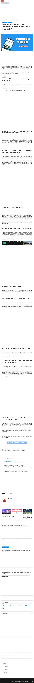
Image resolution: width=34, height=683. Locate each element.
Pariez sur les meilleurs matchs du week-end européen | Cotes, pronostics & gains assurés (27, 516)
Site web (19, 539)
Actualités (6, 20)
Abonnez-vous (5, 576)
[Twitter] (11, 681)
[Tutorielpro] (5, 3)
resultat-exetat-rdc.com (6, 673)
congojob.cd (4, 675)
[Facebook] (10, 681)
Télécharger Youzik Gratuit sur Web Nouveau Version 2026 (16, 516)
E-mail (3, 539)
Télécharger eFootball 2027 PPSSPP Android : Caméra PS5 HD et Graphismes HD (6, 516)
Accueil (4, 20)
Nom (3, 536)
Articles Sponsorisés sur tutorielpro (19, 681)
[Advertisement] (17, 11)
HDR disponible (10, 461)
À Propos (32, 681)
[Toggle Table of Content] (4, 76)
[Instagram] (13, 681)
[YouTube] (12, 681)
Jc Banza (5, 32)
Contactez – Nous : (27, 681)
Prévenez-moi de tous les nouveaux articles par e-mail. (10, 544)
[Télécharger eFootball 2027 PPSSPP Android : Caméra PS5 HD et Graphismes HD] (6, 511)
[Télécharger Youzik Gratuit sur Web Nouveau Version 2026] (17, 511)
